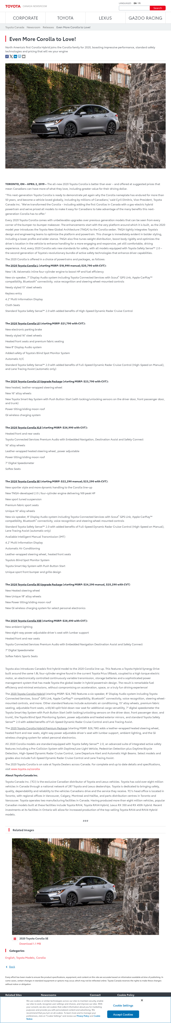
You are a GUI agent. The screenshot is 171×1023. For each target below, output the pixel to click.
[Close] (142, 1000)
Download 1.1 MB (30, 943)
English (10, 957)
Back (12, 966)
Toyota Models (25, 957)
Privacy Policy (83, 1015)
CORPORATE (25, 18)
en (135, 3)
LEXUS (105, 18)
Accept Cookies (123, 1014)
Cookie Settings (123, 1005)
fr (139, 3)
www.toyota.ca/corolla (25, 769)
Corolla (41, 957)
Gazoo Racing (145, 18)
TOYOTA (65, 18)
